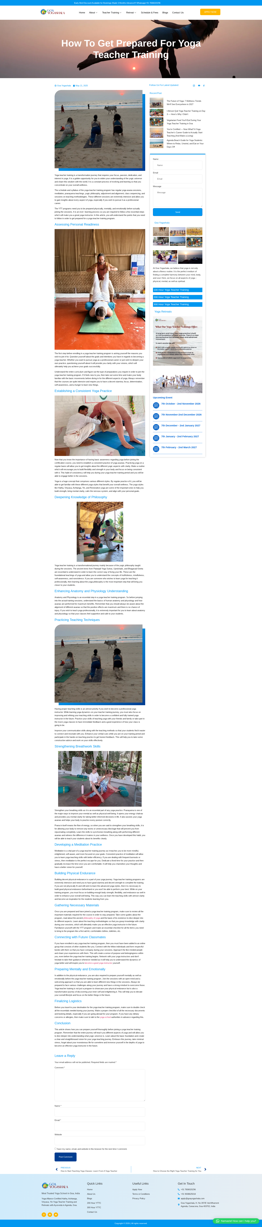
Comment (60, 1067)
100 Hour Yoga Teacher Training (171, 290)
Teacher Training (110, 12)
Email (58, 1120)
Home (82, 12)
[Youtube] (56, 1214)
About (92, 12)
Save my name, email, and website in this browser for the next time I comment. (92, 1149)
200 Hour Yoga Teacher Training (171, 297)
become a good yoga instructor (98, 963)
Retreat (130, 12)
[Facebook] (50, 1214)
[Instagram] (44, 1214)
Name (58, 1106)
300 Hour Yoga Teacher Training (171, 304)
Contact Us (178, 12)
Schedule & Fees (149, 12)
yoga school (105, 1017)
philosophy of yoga (91, 918)
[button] (236, 1221)
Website (58, 1134)
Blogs (165, 12)
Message (157, 186)
